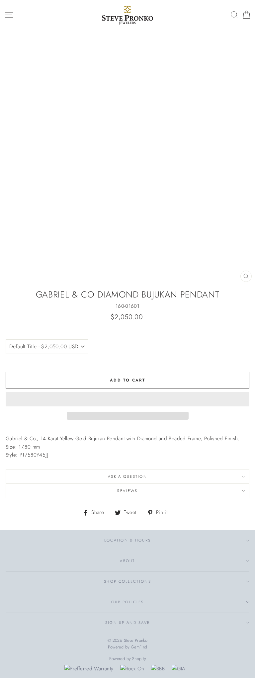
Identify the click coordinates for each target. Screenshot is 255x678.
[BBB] (158, 669)
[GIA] (179, 669)
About (127, 560)
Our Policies (127, 602)
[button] (127, 399)
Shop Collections (127, 581)
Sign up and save (127, 622)
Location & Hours (127, 540)
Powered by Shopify (127, 659)
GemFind (139, 647)
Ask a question (127, 476)
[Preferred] (88, 669)
